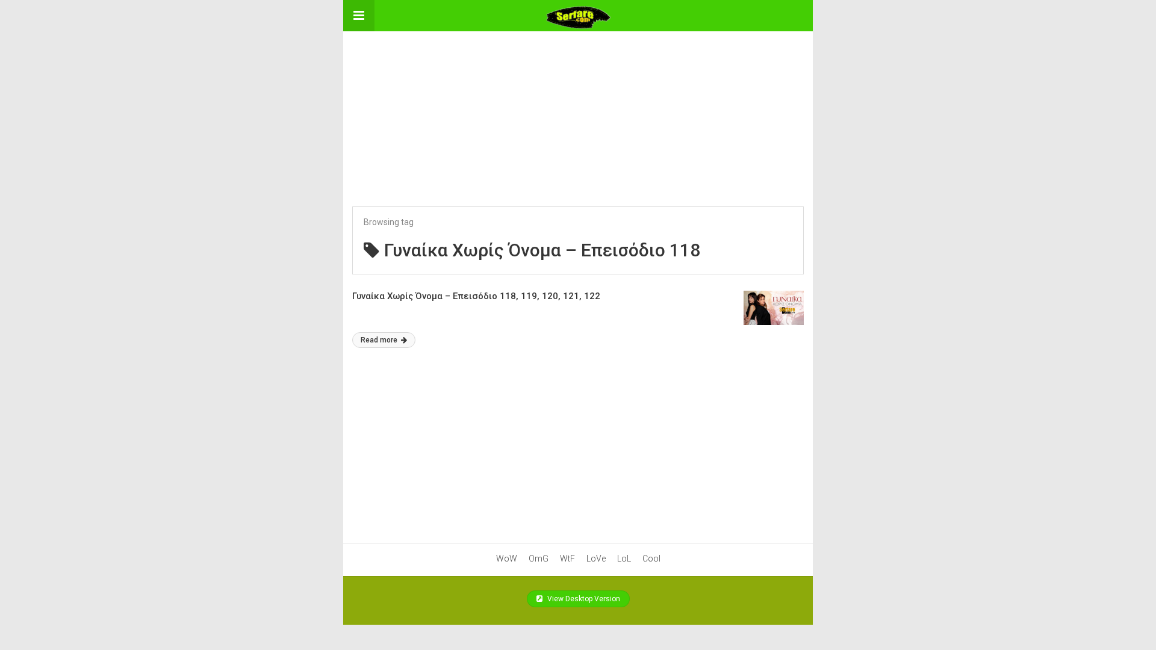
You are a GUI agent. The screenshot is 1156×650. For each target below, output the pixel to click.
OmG (538, 558)
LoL (624, 558)
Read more (380, 340)
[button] (358, 15)
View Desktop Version (582, 599)
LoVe (596, 558)
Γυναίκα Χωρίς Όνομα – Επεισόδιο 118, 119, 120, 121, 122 (476, 296)
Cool (651, 558)
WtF (567, 558)
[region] (578, 106)
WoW (506, 558)
